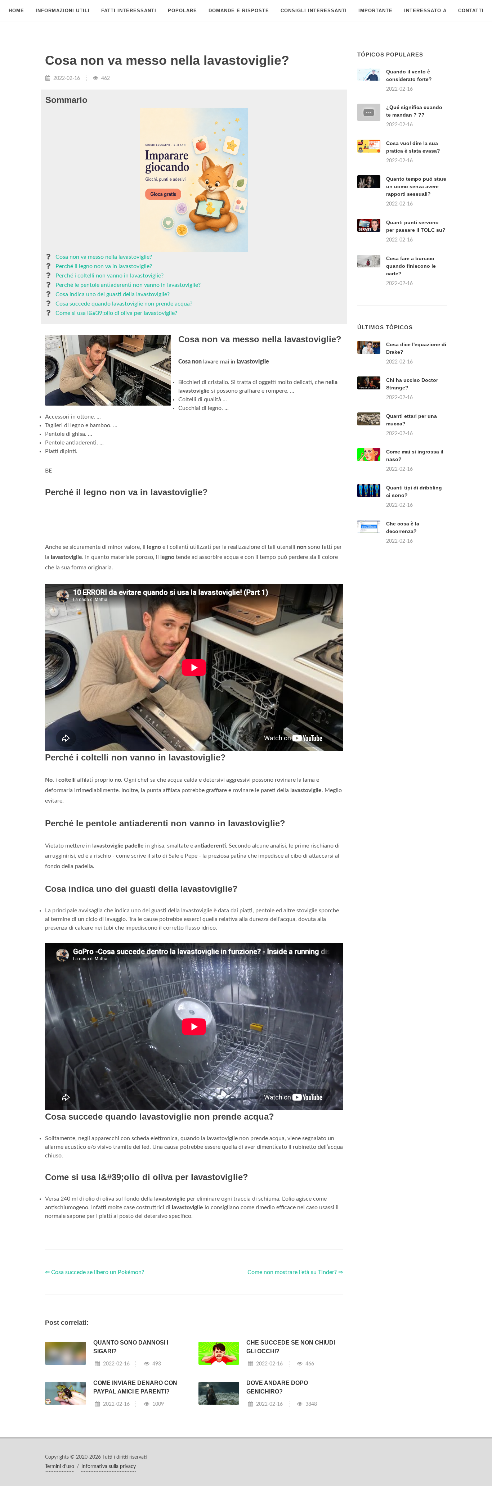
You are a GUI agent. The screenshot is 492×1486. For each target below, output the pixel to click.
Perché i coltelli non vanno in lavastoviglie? (109, 276)
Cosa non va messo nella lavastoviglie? (103, 257)
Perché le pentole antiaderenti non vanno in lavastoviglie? (128, 285)
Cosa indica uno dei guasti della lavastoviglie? (112, 294)
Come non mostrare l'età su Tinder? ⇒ (295, 1373)
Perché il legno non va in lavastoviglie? (103, 266)
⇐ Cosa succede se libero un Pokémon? (94, 1373)
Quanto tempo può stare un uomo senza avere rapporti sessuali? (416, 186)
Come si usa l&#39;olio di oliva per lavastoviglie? (116, 313)
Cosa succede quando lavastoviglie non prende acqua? (123, 304)
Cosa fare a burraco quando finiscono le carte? (411, 266)
